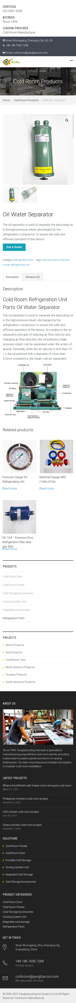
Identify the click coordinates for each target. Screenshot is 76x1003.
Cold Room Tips (15, 659)
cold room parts (50, 260)
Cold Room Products (26, 100)
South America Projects (20, 682)
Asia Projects (14, 652)
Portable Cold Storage (18, 860)
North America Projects (20, 667)
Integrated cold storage (16, 609)
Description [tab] (12, 277)
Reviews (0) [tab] (33, 277)
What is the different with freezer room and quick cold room (37, 785)
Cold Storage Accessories (18, 593)
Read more (9, 488)
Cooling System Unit (14, 601)
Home (6, 100)
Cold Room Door (13, 576)
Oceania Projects (16, 674)
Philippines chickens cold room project (25, 798)
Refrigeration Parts (23, 260)
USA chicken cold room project (21, 811)
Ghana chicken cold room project (22, 824)
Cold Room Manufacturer (29, 998)
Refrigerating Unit (20, 264)
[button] (67, 120)
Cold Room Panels (14, 584)
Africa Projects (15, 645)
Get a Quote (14, 247)
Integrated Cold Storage (19, 874)
